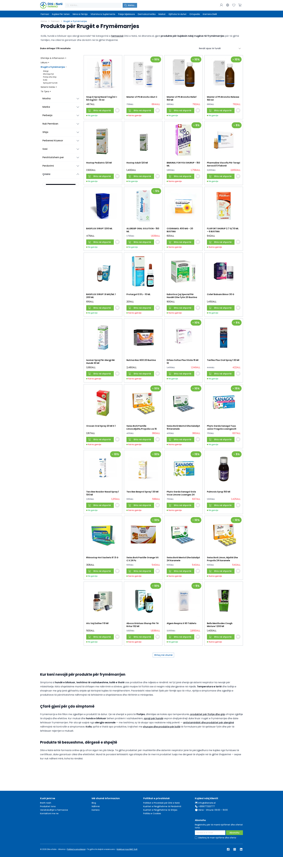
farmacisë (117, 36)
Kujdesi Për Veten (61, 14)
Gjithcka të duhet (177, 14)
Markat (162, 14)
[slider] (44, 184)
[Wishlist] (234, 5)
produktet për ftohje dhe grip (207, 714)
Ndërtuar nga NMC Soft (127, 849)
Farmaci (45, 14)
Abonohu (234, 832)
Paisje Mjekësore (126, 14)
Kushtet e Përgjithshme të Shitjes (160, 809)
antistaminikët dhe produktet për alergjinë (208, 722)
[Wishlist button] (117, 110)
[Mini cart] (240, 5)
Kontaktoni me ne (49, 813)
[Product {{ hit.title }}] (103, 74)
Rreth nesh (45, 802)
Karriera (95, 809)
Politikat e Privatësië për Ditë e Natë (161, 802)
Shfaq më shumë (163, 655)
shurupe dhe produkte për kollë (161, 726)
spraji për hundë (153, 718)
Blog (94, 802)
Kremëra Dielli (210, 14)
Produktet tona (48, 806)
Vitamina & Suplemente (103, 14)
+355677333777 (206, 806)
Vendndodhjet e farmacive (54, 809)
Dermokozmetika (147, 14)
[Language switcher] (228, 5)
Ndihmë (96, 806)
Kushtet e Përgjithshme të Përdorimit (162, 806)
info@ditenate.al (206, 802)
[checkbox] (196, 837)
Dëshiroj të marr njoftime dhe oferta (217, 837)
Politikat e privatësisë (76, 849)
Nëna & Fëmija (80, 14)
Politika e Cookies (152, 813)
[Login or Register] (221, 5)
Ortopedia (194, 14)
